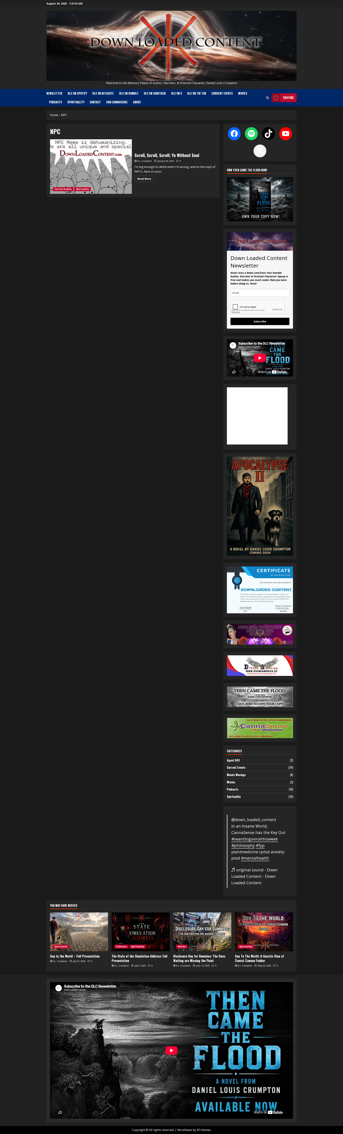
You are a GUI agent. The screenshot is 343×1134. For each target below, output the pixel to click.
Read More (145, 179)
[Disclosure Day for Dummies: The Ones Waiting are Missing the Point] (202, 931)
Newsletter (54, 93)
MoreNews (184, 1130)
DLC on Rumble (128, 93)
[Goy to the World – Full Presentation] (79, 931)
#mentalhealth (255, 858)
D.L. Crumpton (144, 161)
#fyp (260, 845)
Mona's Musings (236, 775)
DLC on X (176, 93)
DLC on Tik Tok (196, 93)
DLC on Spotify (77, 93)
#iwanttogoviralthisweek (254, 839)
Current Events (222, 93)
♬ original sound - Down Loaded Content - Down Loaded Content (254, 876)
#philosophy (243, 845)
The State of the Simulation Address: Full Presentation (139, 958)
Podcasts (55, 102)
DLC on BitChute (103, 93)
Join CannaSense (117, 102)
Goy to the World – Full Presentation (75, 956)
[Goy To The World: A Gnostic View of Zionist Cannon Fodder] (264, 931)
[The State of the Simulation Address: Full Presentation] (141, 931)
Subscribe (260, 321)
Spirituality (75, 102)
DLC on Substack (155, 93)
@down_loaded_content (253, 819)
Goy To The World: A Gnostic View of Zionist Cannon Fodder (259, 958)
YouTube (288, 97)
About (137, 102)
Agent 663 (233, 760)
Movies (242, 93)
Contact (95, 102)
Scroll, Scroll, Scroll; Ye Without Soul (91, 166)
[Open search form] (267, 97)
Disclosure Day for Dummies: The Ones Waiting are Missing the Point (199, 958)
